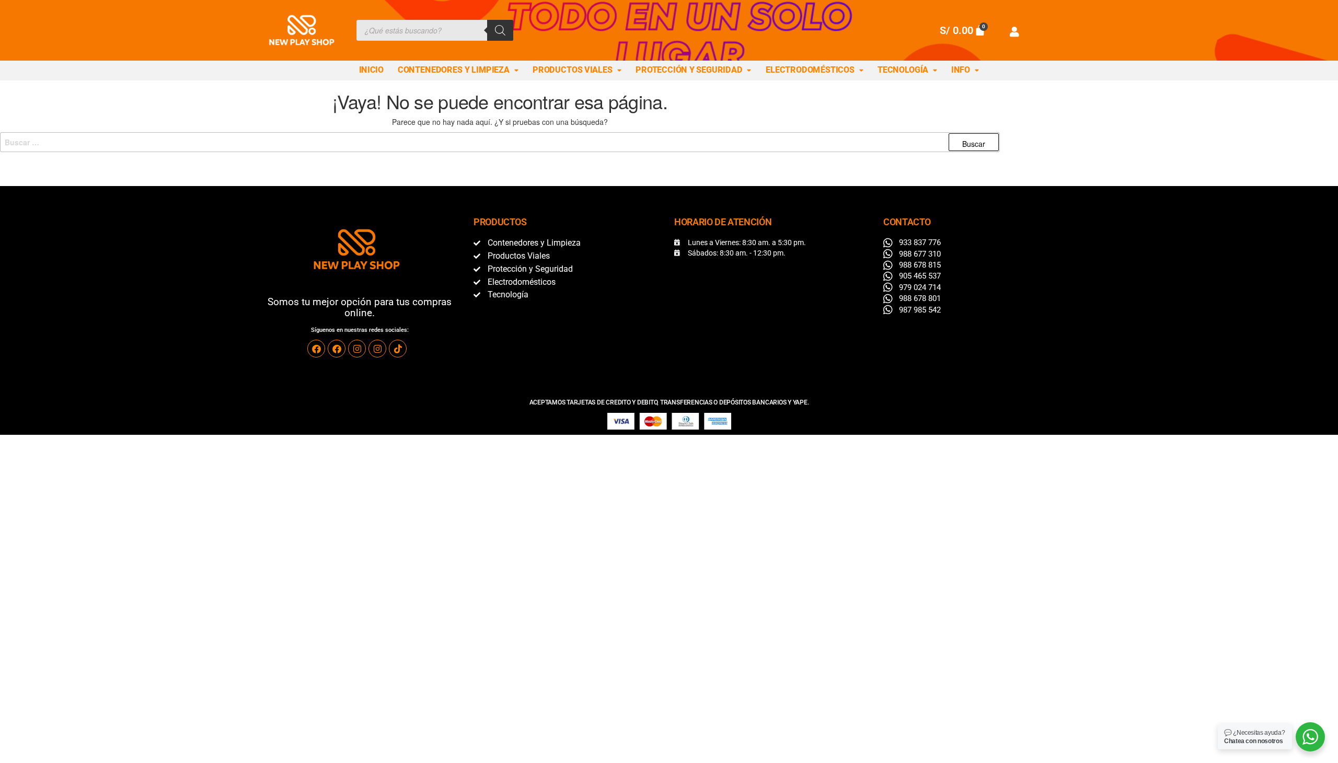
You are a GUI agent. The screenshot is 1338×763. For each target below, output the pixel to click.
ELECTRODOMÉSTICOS (810, 70)
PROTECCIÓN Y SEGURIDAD (689, 70)
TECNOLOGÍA (903, 70)
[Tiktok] (398, 348)
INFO (960, 70)
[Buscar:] (500, 142)
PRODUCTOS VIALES (573, 70)
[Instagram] (357, 348)
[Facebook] (316, 348)
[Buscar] (500, 30)
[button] (458, 70)
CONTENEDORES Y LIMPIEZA (454, 70)
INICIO (371, 70)
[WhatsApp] (1310, 737)
